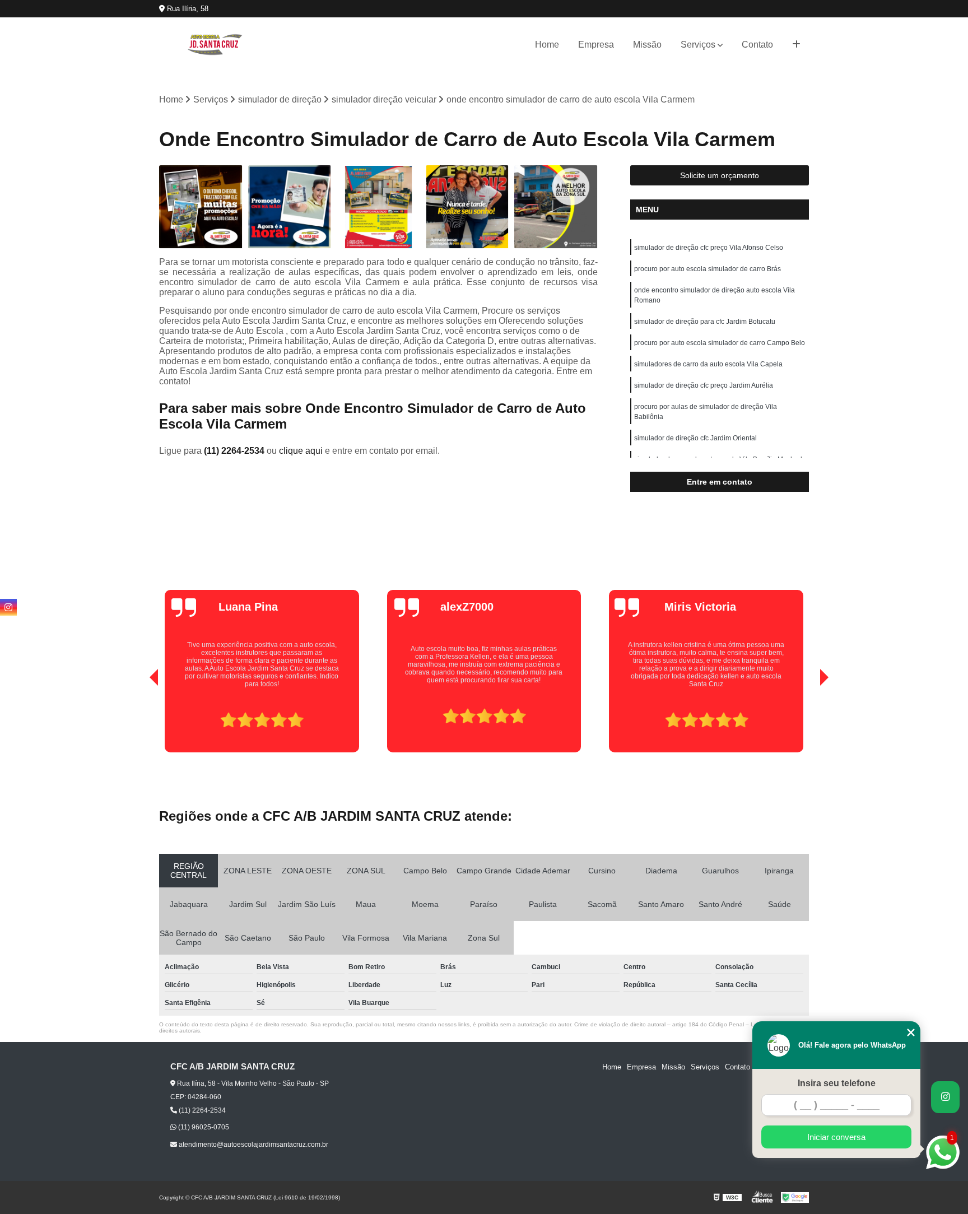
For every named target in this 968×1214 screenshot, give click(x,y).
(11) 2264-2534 (235, 450)
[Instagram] (8, 607)
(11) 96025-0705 (202, 1127)
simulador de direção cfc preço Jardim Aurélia (703, 385)
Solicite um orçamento (719, 175)
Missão (647, 44)
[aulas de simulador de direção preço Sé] (290, 207)
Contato (757, 44)
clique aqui (301, 450)
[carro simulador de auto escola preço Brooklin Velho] (467, 207)
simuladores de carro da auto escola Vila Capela (708, 364)
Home (547, 44)
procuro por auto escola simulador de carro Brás (707, 269)
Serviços (698, 44)
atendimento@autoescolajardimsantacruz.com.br (252, 1144)
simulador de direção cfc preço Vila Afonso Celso (708, 248)
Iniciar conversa (836, 1137)
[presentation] (138, 720)
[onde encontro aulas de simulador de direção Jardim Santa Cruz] (201, 207)
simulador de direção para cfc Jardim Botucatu (704, 321)
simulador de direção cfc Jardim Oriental (695, 438)
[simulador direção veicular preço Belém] (556, 207)
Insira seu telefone (837, 1083)
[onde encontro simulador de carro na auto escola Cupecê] (378, 207)
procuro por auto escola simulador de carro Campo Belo (719, 343)
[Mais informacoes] (796, 45)
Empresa (596, 44)
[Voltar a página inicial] (215, 44)
